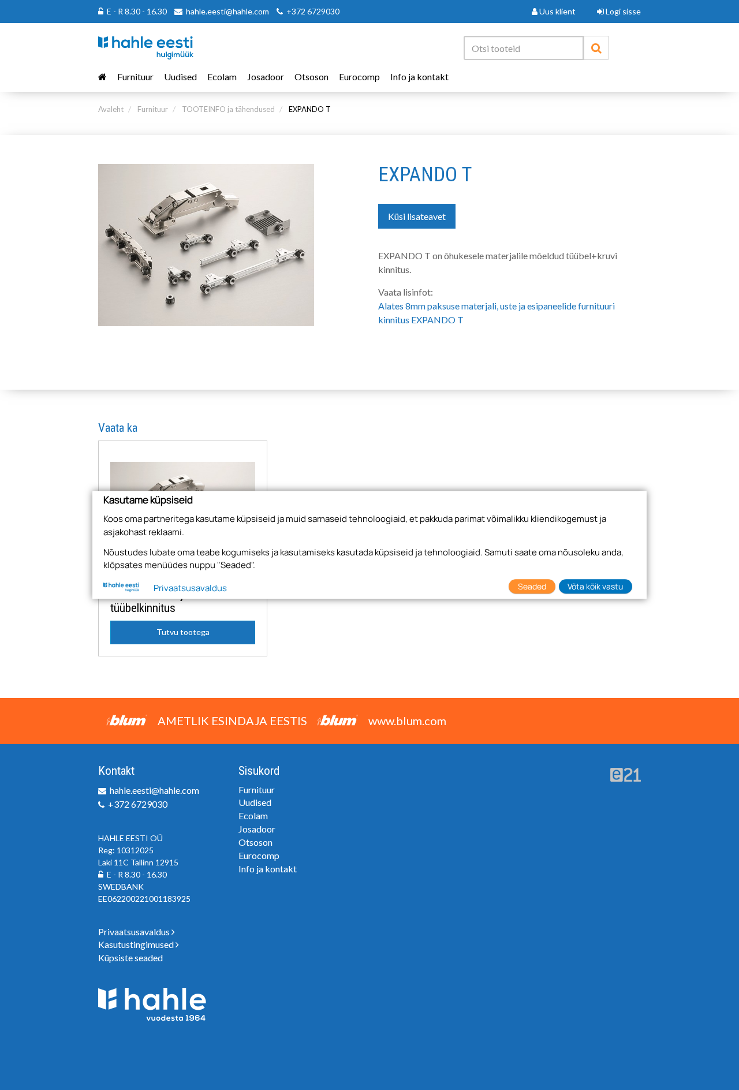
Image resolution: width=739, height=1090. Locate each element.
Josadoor (265, 76)
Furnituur (135, 76)
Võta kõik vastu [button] (595, 586)
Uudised (180, 76)
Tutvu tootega (183, 632)
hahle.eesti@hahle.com (227, 11)
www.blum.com (407, 720)
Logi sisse (622, 11)
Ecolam (222, 76)
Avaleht (111, 109)
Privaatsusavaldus (134, 931)
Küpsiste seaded (130, 957)
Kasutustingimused (137, 944)
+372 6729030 (312, 11)
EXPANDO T (310, 109)
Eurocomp (359, 76)
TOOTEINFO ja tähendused (228, 109)
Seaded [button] (532, 586)
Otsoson (311, 76)
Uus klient (557, 11)
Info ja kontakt (419, 76)
